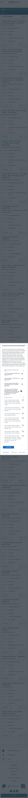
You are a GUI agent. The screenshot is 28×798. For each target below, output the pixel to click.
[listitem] (14, 370)
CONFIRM (8, 447)
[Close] (25, 345)
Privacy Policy (22, 452)
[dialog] (14, 399)
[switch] (22, 373)
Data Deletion (6, 452)
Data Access (14, 452)
